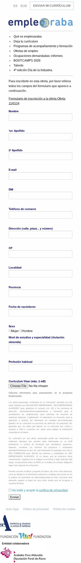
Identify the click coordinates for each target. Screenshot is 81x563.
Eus (24, 6)
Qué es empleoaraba (28, 36)
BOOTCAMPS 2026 (27, 60)
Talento (18, 65)
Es (15, 6)
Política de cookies (64, 509)
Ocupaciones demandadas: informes (38, 55)
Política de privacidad (36, 509)
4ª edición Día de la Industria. (33, 70)
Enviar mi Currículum (51, 5)
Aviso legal (12, 509)
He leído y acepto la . (40, 490)
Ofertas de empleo (26, 51)
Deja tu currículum (26, 41)
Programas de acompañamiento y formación (43, 46)
